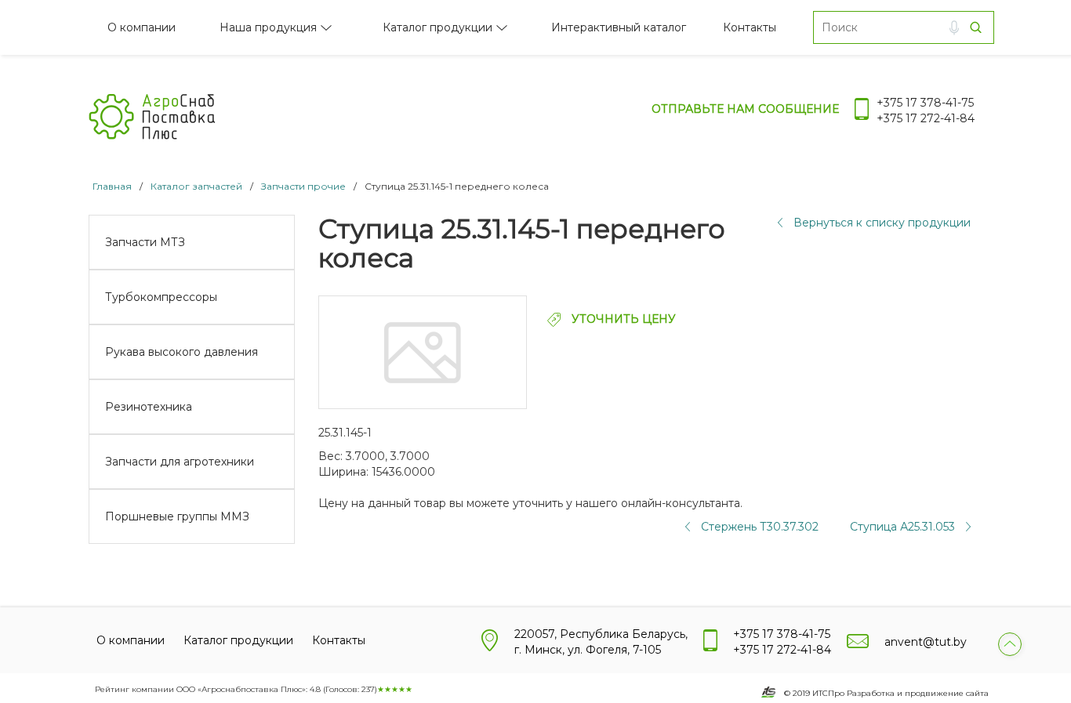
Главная (112, 186)
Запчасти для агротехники (179, 462)
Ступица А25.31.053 (902, 527)
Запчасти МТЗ (145, 242)
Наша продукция (268, 27)
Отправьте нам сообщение (745, 109)
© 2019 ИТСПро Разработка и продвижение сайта (886, 693)
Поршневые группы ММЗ (177, 516)
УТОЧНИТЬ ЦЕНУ (622, 319)
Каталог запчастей (196, 186)
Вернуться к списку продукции (882, 223)
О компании (141, 27)
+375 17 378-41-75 (925, 103)
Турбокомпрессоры (161, 297)
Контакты (749, 27)
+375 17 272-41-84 (926, 118)
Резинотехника (148, 407)
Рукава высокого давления (181, 352)
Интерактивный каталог (618, 27)
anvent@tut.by (925, 642)
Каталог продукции (437, 27)
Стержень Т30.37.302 (760, 527)
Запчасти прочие (303, 186)
